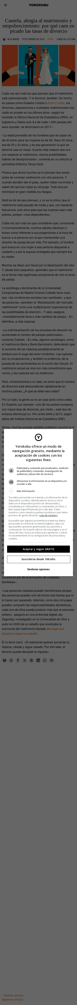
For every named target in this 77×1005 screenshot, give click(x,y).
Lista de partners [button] (48, 515)
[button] (39, 491)
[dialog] (38, 502)
